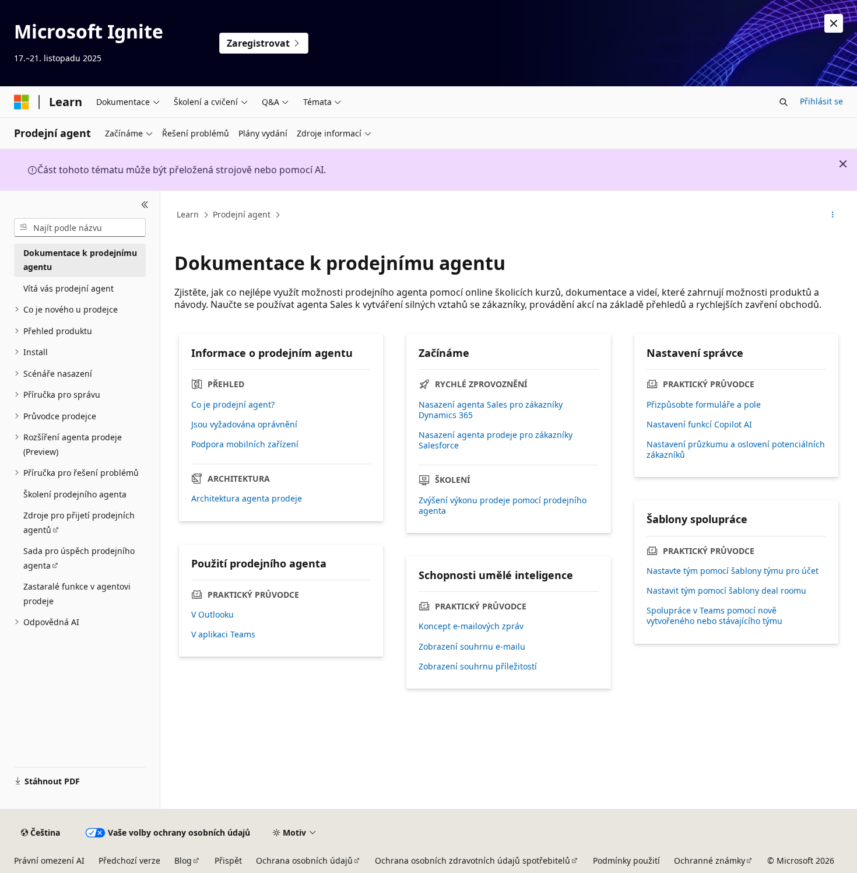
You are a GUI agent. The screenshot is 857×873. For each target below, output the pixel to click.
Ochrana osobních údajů (304, 860)
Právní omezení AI (49, 860)
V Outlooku (212, 614)
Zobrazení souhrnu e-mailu (472, 646)
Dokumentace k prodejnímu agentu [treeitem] (80, 260)
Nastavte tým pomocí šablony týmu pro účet (733, 571)
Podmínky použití (626, 860)
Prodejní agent (242, 214)
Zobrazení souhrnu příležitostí (478, 666)
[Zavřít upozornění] (833, 23)
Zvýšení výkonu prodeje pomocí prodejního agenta (502, 505)
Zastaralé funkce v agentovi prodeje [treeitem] (77, 593)
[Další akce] (833, 215)
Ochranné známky (709, 860)
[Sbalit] (145, 204)
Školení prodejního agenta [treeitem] (75, 494)
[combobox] (80, 227)
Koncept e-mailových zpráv (471, 626)
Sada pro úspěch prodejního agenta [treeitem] (79, 558)
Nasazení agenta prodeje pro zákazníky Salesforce (495, 440)
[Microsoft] (21, 102)
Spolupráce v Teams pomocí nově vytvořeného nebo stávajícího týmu (714, 615)
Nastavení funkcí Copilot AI (699, 424)
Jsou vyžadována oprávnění (244, 424)
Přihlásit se (821, 101)
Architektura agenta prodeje (246, 498)
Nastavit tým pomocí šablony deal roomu (726, 590)
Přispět (228, 860)
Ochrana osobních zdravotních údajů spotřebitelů (472, 860)
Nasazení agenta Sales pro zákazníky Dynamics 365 (491, 409)
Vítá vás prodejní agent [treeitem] (68, 288)
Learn (188, 214)
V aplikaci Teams (223, 634)
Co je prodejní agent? (233, 404)
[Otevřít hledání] (783, 102)
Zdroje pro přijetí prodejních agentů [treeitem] (79, 522)
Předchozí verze (129, 860)
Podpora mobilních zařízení (244, 444)
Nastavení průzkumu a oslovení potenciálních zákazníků (736, 449)
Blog (183, 860)
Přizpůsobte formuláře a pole (704, 404)
